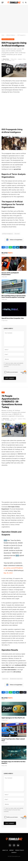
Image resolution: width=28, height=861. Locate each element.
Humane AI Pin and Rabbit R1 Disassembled (10, 273)
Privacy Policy (19, 850)
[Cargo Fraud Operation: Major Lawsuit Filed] (14, 730)
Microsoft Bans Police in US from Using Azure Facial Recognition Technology (13, 296)
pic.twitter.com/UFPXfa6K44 (13, 568)
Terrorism (17, 233)
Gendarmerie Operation (16, 678)
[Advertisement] (14, 19)
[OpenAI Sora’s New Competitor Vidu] (14, 309)
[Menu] (3, 2)
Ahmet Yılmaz (6, 59)
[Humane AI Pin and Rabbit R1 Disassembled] (14, 264)
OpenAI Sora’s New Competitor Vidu (13, 318)
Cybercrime (5, 678)
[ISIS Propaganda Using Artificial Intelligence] (14, 70)
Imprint (11, 850)
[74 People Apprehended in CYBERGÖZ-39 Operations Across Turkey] (14, 430)
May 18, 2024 (8, 573)
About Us (5, 850)
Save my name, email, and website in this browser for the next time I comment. (13, 364)
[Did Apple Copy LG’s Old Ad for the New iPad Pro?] (14, 753)
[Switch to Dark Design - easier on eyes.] (23, 2)
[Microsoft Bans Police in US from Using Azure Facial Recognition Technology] (14, 287)
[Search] (25, 2)
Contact (14, 852)
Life (3, 392)
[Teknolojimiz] (14, 2)
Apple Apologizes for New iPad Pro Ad (13, 718)
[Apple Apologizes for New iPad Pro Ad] (14, 709)
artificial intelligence (7, 233)
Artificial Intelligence (8, 39)
